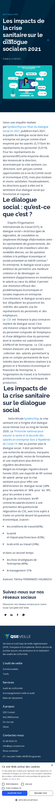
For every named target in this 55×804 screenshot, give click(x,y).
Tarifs (6, 674)
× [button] (52, 765)
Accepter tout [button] (15, 793)
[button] (48, 40)
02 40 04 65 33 (10, 741)
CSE (9, 319)
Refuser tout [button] (40, 793)
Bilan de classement (13, 698)
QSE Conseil (9, 712)
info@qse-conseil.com (13, 746)
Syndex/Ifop (31, 418)
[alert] (27, 783)
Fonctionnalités (10, 669)
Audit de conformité (13, 688)
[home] (12, 40)
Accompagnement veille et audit (19, 693)
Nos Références (11, 717)
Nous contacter (10, 751)
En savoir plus (14, 779)
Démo (6, 727)
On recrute (8, 722)
